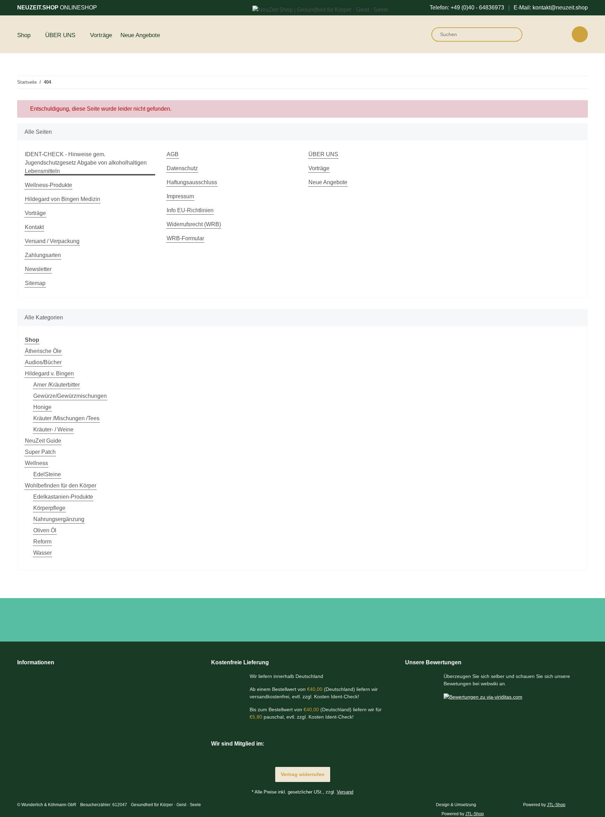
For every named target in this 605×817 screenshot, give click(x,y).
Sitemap (35, 283)
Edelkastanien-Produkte (63, 497)
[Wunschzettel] (560, 34)
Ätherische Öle (43, 351)
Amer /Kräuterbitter (56, 385)
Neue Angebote (140, 35)
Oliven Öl (44, 530)
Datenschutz (182, 168)
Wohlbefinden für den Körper (60, 486)
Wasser (42, 553)
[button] (542, 34)
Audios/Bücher (43, 362)
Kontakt (34, 227)
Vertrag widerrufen (303, 774)
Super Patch (40, 452)
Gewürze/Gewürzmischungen (70, 396)
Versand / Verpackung (52, 241)
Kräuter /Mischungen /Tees (66, 418)
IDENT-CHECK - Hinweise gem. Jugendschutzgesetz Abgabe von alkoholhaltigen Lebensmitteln (86, 162)
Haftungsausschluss (192, 182)
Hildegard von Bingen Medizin (62, 199)
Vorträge (101, 35)
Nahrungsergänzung (58, 519)
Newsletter (38, 269)
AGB (173, 154)
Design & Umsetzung (456, 804)
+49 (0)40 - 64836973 (477, 8)
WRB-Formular (185, 238)
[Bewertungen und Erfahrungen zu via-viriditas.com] (483, 696)
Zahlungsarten (43, 255)
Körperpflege (49, 508)
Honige (42, 407)
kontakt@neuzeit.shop (560, 8)
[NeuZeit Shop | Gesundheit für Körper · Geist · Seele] (320, 10)
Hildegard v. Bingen (49, 373)
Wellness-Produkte (48, 185)
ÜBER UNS (323, 154)
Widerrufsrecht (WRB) (194, 224)
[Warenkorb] (580, 34)
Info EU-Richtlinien (190, 210)
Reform (42, 542)
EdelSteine (47, 474)
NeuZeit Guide (43, 441)
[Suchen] (512, 34)
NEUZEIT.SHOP (57, 8)
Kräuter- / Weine (53, 429)
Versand (345, 792)
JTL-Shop (474, 813)
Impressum (180, 196)
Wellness (36, 463)
